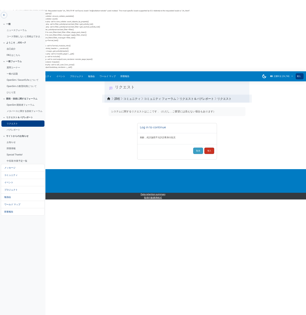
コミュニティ (11, 175)
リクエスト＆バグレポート (19, 117)
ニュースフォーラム (17, 30)
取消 (198, 151)
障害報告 (124, 76)
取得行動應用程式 (153, 197)
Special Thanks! (14, 154)
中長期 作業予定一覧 (17, 161)
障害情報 (11, 148)
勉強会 (91, 76)
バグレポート (13, 129)
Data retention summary (153, 194)
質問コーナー (13, 67)
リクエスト (12, 123)
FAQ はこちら (13, 55)
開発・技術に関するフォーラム (21, 98)
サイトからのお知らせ (17, 136)
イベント (60, 76)
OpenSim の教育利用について (22, 86)
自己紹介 (11, 49)
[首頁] (109, 98)
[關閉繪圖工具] (4, 15)
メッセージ (9, 167)
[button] (281, 76)
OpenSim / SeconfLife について (23, 80)
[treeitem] (22, 30)
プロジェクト (76, 76)
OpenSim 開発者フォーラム (20, 105)
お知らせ (11, 142)
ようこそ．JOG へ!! (16, 42)
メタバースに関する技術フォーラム (24, 111)
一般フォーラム (14, 61)
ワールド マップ (108, 76)
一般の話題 (12, 73)
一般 (8, 24)
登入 (299, 76)
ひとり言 (11, 92)
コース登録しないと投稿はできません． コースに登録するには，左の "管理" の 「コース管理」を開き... (25, 36)
